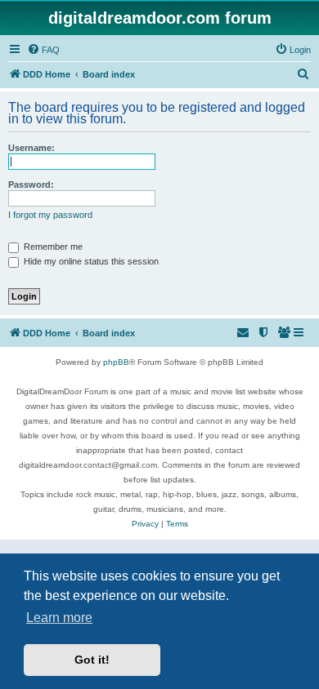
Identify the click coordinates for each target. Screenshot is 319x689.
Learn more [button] (59, 618)
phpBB (116, 362)
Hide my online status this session (90, 261)
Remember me (52, 246)
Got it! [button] (92, 659)
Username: (31, 148)
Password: (31, 184)
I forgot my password (50, 215)
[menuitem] (43, 50)
